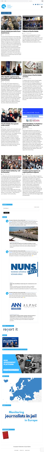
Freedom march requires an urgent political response (31, 171)
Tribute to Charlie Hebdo (30, 31)
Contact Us (22, 450)
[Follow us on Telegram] (37, 4)
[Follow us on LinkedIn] (33, 4)
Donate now (27, 450)
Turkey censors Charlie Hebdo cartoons (32, 76)
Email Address (6, 208)
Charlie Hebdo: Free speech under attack (9, 124)
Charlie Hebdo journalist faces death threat (10, 32)
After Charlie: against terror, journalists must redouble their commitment (11, 78)
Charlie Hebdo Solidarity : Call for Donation (10, 171)
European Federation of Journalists (22, 446)
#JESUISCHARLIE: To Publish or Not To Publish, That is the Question (32, 125)
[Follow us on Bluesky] (35, 4)
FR (2, 1)
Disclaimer (16, 450)
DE (5, 1)
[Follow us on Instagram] (41, 4)
